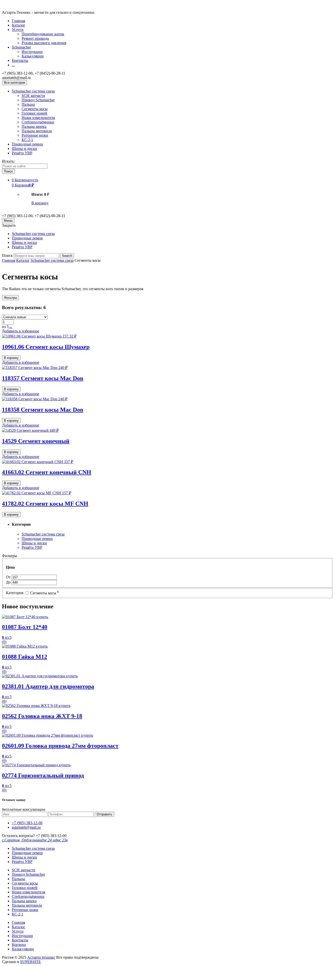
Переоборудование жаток (43, 34)
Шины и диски (24, 148)
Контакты (20, 60)
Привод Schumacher (38, 100)
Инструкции (32, 52)
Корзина (19, 944)
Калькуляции (33, 56)
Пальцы (28, 104)
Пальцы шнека (34, 126)
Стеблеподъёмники (38, 122)
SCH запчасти (33, 95)
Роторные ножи (35, 135)
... (13, 65)
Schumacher (21, 47)
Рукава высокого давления (44, 43)
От (9, 577)
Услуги (18, 29)
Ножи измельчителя (38, 118)
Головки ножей (34, 113)
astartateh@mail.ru (26, 827)
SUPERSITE (30, 962)
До (9, 582)
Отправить (104, 814)
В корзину (40, 203)
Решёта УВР (22, 153)
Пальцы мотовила (37, 131)
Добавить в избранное (20, 331)
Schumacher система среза (33, 91)
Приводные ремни (27, 144)
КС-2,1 (27, 140)
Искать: (8, 161)
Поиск (7, 255)
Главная (18, 21)
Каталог (18, 25)
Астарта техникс (41, 957)
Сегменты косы (35, 109)
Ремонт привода (35, 38)
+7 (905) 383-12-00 (27, 823)
